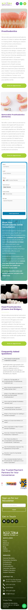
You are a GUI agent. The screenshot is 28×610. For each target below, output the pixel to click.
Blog (4, 547)
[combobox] (6, 180)
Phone (4, 178)
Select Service (6, 184)
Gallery (5, 549)
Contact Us (6, 551)
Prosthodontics (8, 566)
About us (6, 543)
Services (6, 545)
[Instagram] (16, 521)
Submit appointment (14, 213)
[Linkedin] (12, 521)
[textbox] (12, 187)
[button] (24, 606)
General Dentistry (9, 558)
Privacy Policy (7, 600)
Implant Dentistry (9, 572)
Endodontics (7, 564)
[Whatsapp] (8, 521)
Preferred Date (6, 191)
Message (5, 198)
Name (4, 164)
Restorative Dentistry (10, 560)
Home (5, 541)
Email (4, 171)
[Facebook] (4, 521)
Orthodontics (7, 562)
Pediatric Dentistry (9, 570)
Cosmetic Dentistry (9, 568)
